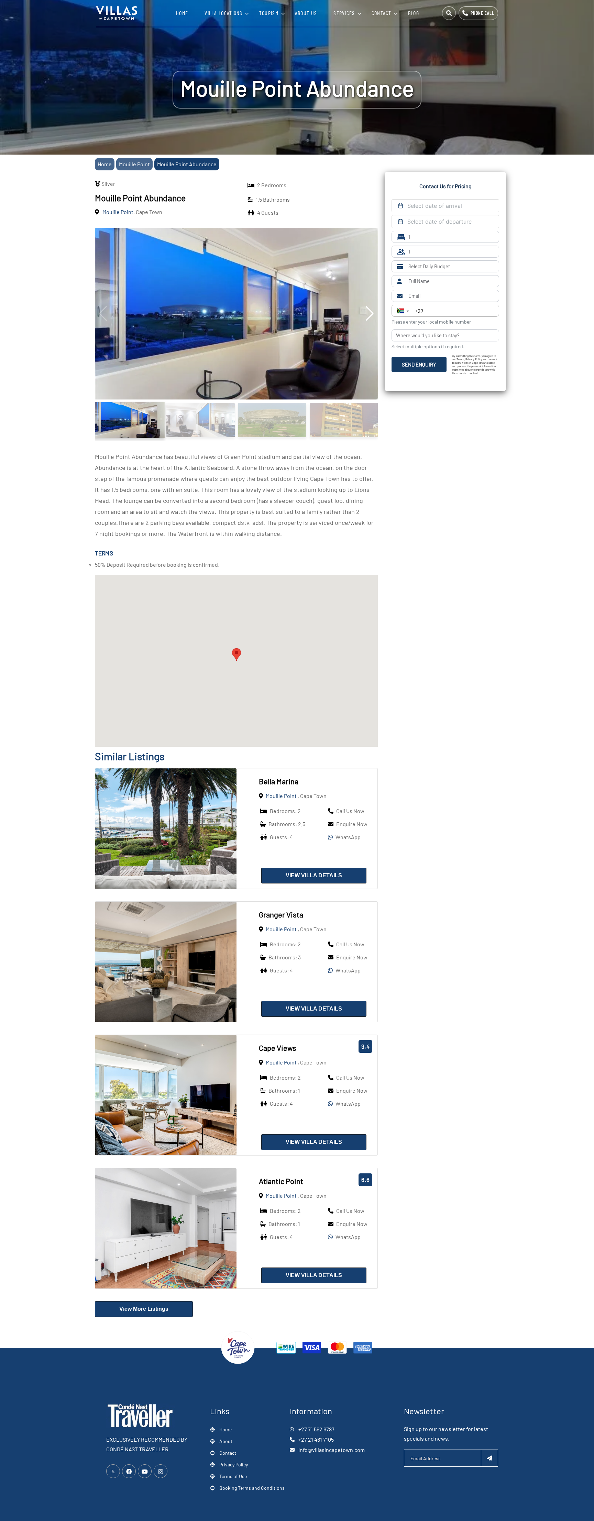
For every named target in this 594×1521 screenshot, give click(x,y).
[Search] (449, 13)
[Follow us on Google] (145, 1471)
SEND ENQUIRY (419, 364)
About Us (306, 13)
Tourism (268, 13)
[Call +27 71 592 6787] (478, 13)
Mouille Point (134, 164)
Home (182, 13)
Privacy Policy (233, 1464)
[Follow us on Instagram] (160, 1471)
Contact (382, 13)
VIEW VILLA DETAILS (314, 875)
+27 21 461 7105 (316, 1439)
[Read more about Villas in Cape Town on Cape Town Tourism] (238, 1346)
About (225, 1441)
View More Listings (143, 1309)
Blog (413, 13)
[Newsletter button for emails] (489, 1458)
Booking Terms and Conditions (252, 1488)
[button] (236, 654)
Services (344, 13)
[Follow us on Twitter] (113, 1471)
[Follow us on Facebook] (129, 1471)
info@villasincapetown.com (331, 1449)
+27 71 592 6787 (316, 1429)
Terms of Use (233, 1476)
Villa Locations (224, 13)
